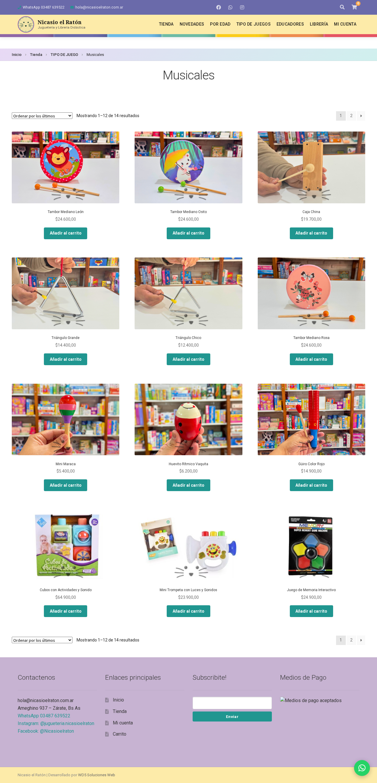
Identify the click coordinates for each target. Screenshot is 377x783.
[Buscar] (342, 7)
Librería (319, 24)
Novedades (192, 24)
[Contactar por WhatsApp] (362, 768)
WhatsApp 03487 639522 (44, 7)
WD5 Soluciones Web (96, 775)
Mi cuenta (345, 24)
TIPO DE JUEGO (64, 54)
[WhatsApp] (230, 7)
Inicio (17, 54)
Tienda (166, 24)
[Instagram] (242, 7)
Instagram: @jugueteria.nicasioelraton (56, 723)
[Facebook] (218, 7)
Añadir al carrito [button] (66, 233)
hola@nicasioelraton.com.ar (99, 7)
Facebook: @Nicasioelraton (46, 731)
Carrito (119, 734)
